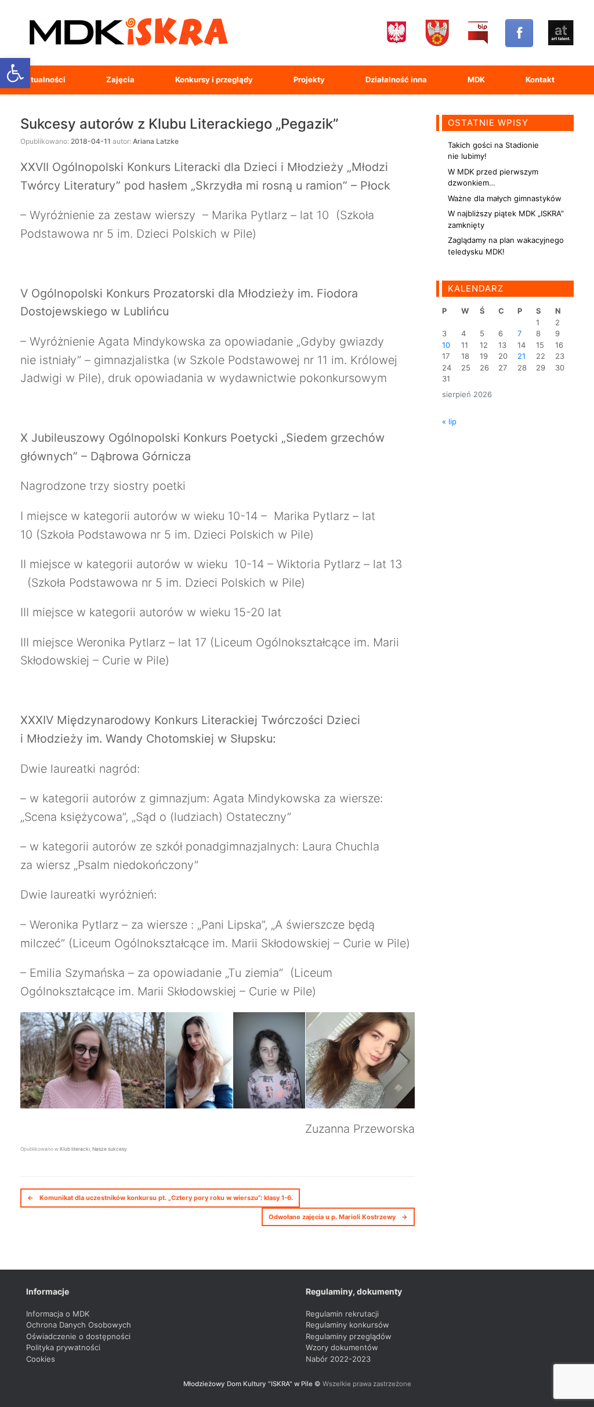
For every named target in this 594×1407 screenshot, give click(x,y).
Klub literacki (75, 1149)
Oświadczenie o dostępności (78, 1336)
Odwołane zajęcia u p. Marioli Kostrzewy (338, 1217)
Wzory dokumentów (342, 1347)
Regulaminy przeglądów (349, 1336)
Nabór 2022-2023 (338, 1359)
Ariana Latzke (156, 141)
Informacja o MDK (57, 1313)
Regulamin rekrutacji (342, 1313)
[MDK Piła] (127, 32)
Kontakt (540, 79)
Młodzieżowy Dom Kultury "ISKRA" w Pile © (253, 1384)
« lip (449, 421)
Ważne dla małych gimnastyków (505, 198)
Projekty (309, 79)
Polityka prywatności (63, 1347)
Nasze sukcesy (109, 1149)
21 (521, 356)
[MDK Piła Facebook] (519, 33)
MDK (476, 79)
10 (446, 345)
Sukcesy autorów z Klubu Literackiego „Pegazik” (179, 123)
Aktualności (43, 79)
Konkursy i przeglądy (214, 79)
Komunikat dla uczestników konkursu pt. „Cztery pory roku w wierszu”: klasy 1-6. (160, 1198)
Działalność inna (396, 79)
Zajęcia (120, 79)
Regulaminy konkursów (347, 1324)
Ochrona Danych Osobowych (78, 1324)
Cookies (40, 1359)
